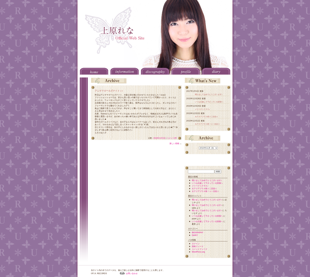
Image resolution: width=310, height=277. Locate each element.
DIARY (216, 71)
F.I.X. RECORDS (122, 273)
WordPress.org (198, 252)
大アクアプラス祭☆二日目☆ (206, 117)
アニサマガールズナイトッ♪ (109, 90)
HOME (94, 71)
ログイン (196, 244)
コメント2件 (172, 138)
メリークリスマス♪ (202, 109)
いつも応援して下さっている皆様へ (209, 102)
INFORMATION (124, 71)
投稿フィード (197, 246)
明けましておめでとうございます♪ (208, 94)
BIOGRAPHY (197, 232)
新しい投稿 (176, 143)
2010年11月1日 (159, 138)
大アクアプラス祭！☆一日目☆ (207, 124)
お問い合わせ (132, 273)
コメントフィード (199, 249)
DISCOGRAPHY (155, 71)
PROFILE (185, 71)
